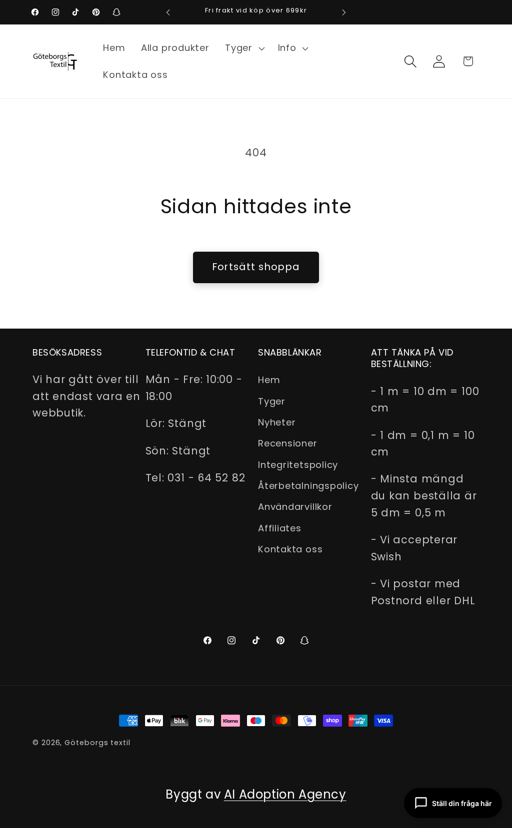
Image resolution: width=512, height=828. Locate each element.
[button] (243, 47)
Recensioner (288, 443)
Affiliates (280, 528)
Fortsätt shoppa (256, 267)
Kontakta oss (290, 549)
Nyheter (277, 422)
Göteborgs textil (97, 743)
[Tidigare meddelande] (168, 12)
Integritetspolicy (298, 464)
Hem (269, 380)
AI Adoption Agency (285, 794)
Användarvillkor (295, 506)
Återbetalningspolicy (308, 485)
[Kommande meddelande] (344, 12)
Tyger (272, 401)
